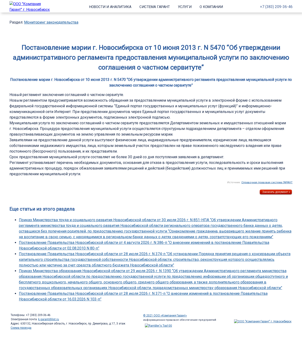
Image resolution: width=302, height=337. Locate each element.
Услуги (185, 7)
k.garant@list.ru (48, 319)
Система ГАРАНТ (154, 7)
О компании (211, 7)
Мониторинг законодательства (51, 22)
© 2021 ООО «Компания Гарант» (165, 315)
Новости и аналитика (110, 7)
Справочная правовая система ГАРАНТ (267, 182)
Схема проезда (21, 327)
